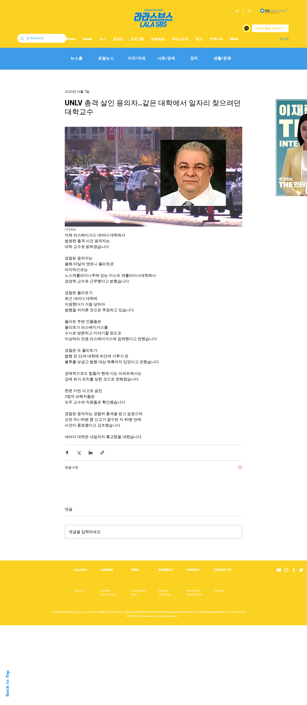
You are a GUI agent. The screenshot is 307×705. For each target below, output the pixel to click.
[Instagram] (286, 570)
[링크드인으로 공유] (90, 452)
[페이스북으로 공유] (67, 452)
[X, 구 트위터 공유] (79, 452)
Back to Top (7, 683)
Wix (191, 702)
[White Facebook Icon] (293, 570)
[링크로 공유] (102, 452)
